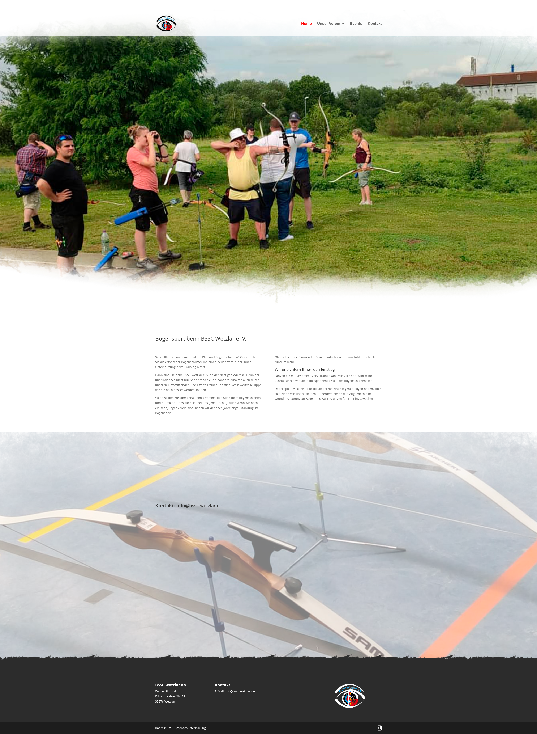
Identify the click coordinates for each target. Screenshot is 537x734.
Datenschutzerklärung (190, 728)
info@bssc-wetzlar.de (199, 505)
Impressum (163, 728)
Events (356, 24)
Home (306, 24)
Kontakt (375, 24)
